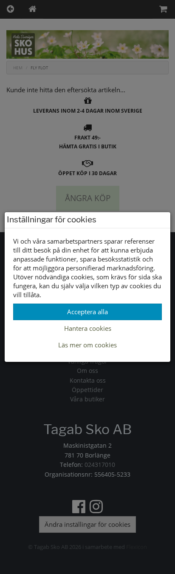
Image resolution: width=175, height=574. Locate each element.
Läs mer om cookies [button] (87, 345)
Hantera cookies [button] (87, 328)
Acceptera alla (87, 311)
